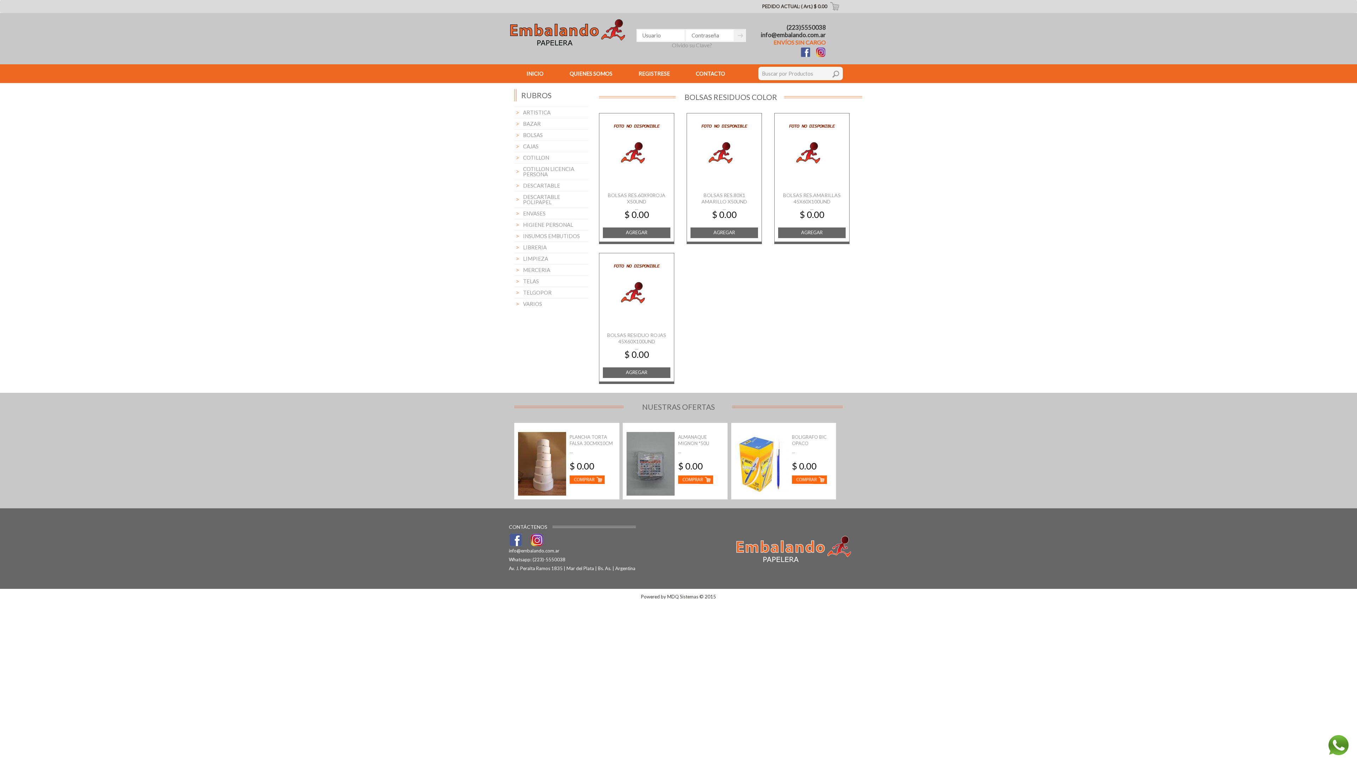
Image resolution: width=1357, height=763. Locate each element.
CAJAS (531, 146)
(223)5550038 (806, 27)
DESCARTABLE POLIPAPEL (541, 199)
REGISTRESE (654, 73)
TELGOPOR (537, 292)
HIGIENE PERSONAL (548, 224)
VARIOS (532, 304)
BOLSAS (533, 135)
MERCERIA (536, 270)
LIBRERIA (535, 247)
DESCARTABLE (541, 185)
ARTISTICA (537, 112)
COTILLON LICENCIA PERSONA (548, 171)
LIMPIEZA (535, 258)
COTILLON (536, 157)
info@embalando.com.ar (793, 35)
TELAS (531, 281)
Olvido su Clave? (692, 45)
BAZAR (532, 123)
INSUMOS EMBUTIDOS (551, 236)
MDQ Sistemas (682, 596)
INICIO (535, 73)
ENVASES (534, 213)
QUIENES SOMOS (591, 73)
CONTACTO (710, 73)
